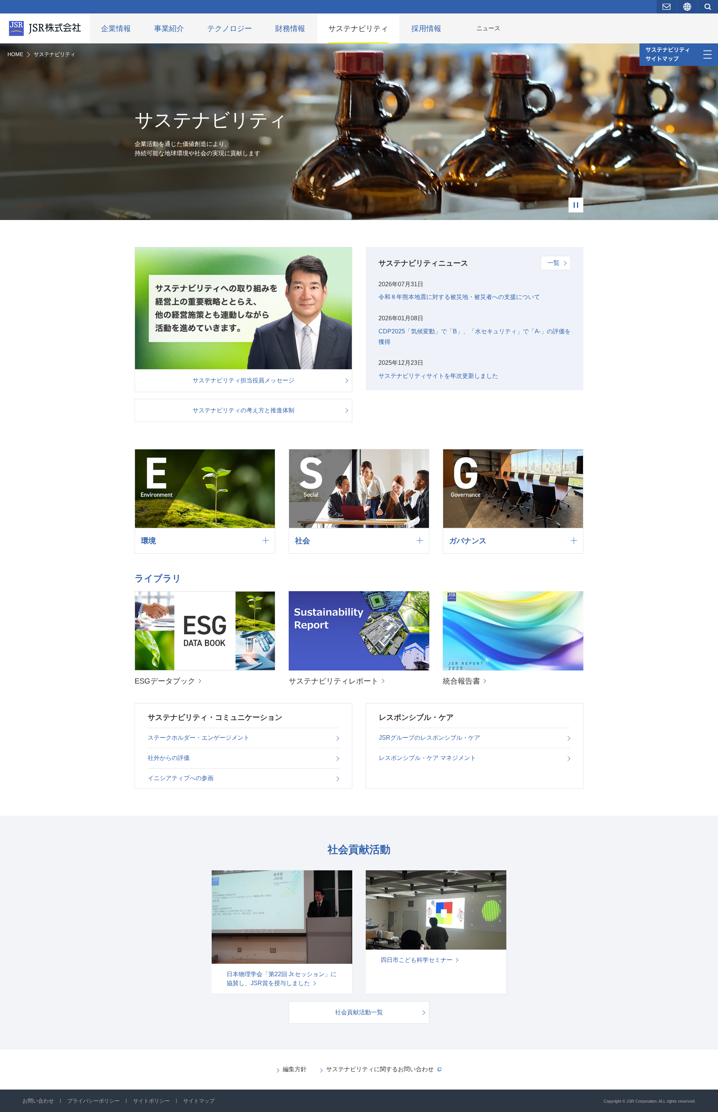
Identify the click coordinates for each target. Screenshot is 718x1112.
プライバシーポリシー (93, 1101)
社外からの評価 (169, 758)
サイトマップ (199, 1101)
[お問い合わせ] (667, 6)
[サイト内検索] (708, 6)
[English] (687, 6)
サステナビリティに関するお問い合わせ (380, 1069)
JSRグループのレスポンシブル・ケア (429, 737)
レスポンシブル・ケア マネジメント (427, 758)
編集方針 (295, 1069)
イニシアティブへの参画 (181, 778)
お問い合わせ (38, 1101)
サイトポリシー (151, 1101)
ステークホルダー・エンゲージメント (198, 737)
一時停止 (575, 205)
